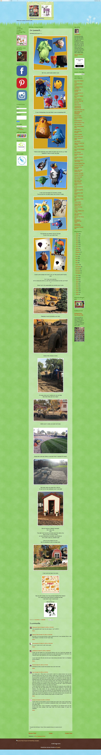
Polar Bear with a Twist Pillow (78, 161)
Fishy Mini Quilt (78, 124)
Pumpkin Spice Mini (78, 165)
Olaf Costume (77, 152)
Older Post (68, 733)
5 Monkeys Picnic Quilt (78, 84)
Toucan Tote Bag (78, 207)
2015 (77, 246)
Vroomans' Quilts (36, 627)
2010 (77, 236)
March (77, 254)
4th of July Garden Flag (78, 81)
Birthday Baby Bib (78, 101)
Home (50, 733)
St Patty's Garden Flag (78, 187)
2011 (77, 238)
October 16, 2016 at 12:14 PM (41, 672)
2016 (77, 248)
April (77, 256)
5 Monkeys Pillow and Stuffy (78, 87)
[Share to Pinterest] (52, 619)
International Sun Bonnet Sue (78, 314)
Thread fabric (77, 202)
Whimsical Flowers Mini (78, 228)
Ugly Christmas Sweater (78, 214)
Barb (33, 664)
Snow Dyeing (77, 178)
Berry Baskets (77, 99)
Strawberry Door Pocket (78, 193)
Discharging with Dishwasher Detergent (78, 113)
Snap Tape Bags (78, 177)
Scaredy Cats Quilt (78, 173)
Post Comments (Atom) (40, 736)
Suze (33, 672)
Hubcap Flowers (78, 134)
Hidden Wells (77, 129)
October (78, 268)
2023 (77, 288)
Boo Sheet (76, 103)
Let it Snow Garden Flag (79, 147)
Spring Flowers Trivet (78, 184)
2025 (77, 292)
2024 (77, 290)
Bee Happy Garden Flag (78, 96)
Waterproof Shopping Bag (77, 224)
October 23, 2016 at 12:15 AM (43, 700)
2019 (77, 279)
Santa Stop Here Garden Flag (78, 170)
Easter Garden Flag (79, 122)
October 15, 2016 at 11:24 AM (47, 627)
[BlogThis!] (49, 619)
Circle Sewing (77, 104)
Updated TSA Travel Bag (79, 217)
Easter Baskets (78, 120)
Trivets (76, 209)
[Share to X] (50, 619)
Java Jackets (77, 141)
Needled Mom (35, 634)
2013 (77, 242)
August (77, 264)
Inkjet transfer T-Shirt (78, 139)
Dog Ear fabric (77, 115)
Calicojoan (78, 34)
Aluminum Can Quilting (77, 90)
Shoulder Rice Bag (78, 175)
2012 (77, 240)
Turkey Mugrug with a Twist (79, 211)
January (78, 250)
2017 (77, 275)
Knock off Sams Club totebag (79, 143)
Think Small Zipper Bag (78, 199)
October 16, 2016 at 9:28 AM (43, 650)
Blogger (58, 747)
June (77, 260)
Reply (33, 630)
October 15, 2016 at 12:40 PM (45, 634)
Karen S (34, 700)
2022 (77, 286)
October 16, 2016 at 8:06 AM (46, 643)
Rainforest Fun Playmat (78, 167)
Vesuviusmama (35, 643)
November (78, 271)
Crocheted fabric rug (79, 109)
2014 (77, 244)
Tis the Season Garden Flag (77, 204)
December (78, 273)
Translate (21, 129)
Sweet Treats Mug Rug (78, 196)
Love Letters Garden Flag (79, 150)
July (77, 262)
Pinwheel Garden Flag (78, 158)
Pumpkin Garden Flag (79, 163)
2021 (77, 284)
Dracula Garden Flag (78, 118)
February (78, 252)
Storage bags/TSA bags (78, 190)
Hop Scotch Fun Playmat (78, 132)
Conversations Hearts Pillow (77, 107)
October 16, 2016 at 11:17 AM (41, 664)
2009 (77, 233)
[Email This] (48, 619)
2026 (77, 294)
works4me (34, 650)
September (78, 266)
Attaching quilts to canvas (78, 93)
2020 (77, 282)
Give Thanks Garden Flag (79, 127)
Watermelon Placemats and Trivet (77, 221)
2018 (77, 277)
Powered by (77, 69)
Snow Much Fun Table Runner (78, 181)
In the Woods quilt (78, 136)
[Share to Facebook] (51, 619)
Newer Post (32, 733)
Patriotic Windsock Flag (78, 154)
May (77, 258)
